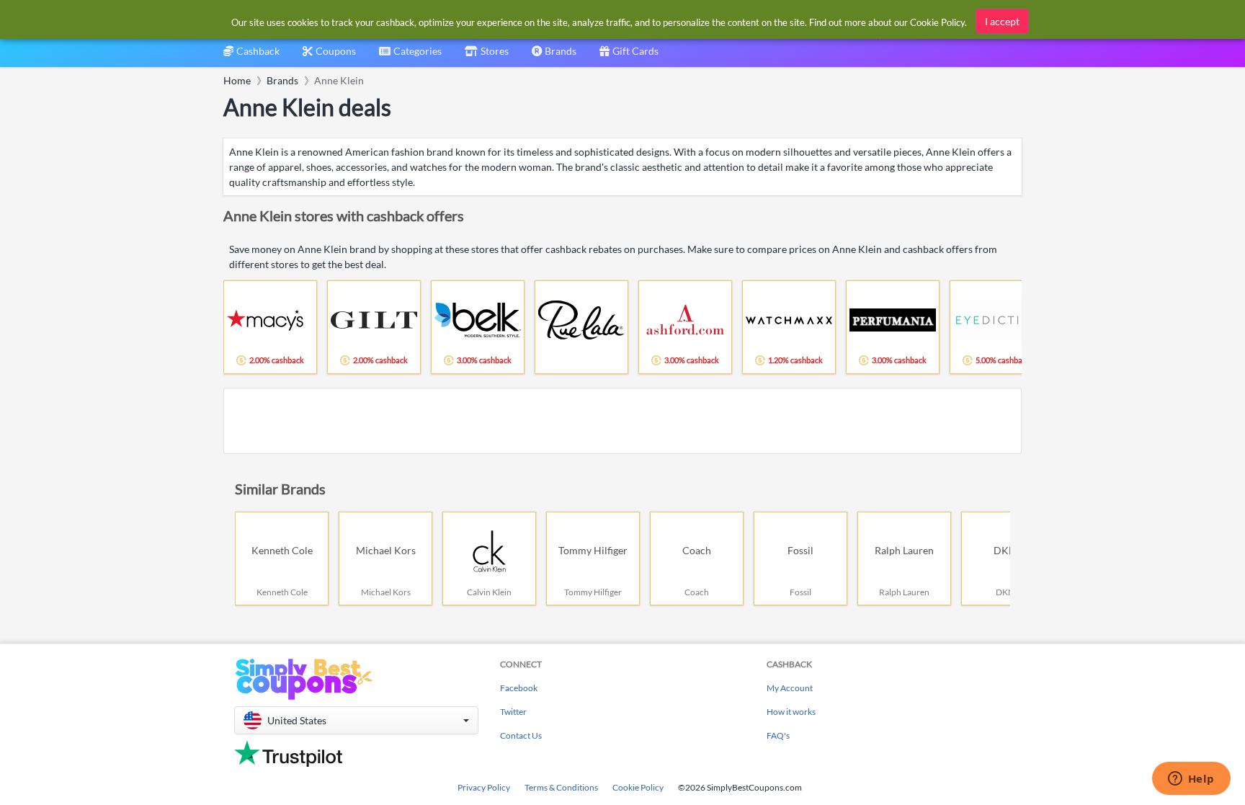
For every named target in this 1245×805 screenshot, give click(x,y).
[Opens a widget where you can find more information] (1191, 780)
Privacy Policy (484, 787)
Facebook (518, 687)
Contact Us (521, 735)
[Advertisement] (622, 420)
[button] (356, 720)
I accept (1002, 21)
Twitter (513, 711)
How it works (791, 711)
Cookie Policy (638, 787)
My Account (790, 687)
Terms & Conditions (561, 787)
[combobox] (410, 56)
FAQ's (778, 735)
